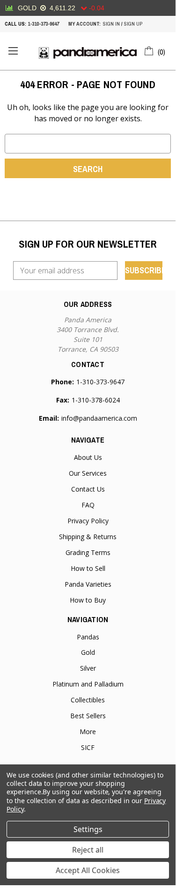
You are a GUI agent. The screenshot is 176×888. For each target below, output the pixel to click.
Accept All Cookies (88, 870)
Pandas (88, 636)
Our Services (88, 473)
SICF (88, 747)
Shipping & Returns (88, 536)
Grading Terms (88, 552)
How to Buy (88, 600)
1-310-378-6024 (96, 399)
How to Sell (88, 568)
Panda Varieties (88, 584)
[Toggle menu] (13, 51)
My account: (84, 24)
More (88, 731)
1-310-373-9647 (43, 24)
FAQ (88, 504)
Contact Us (88, 489)
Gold (88, 652)
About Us (88, 457)
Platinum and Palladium (88, 684)
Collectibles (88, 699)
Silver (88, 668)
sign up (133, 24)
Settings (88, 829)
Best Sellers (88, 715)
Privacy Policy (88, 520)
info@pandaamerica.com (99, 418)
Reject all (87, 850)
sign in (111, 24)
